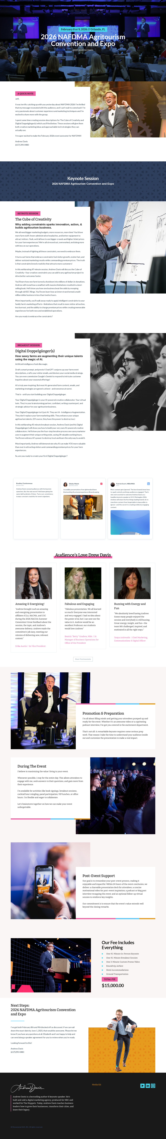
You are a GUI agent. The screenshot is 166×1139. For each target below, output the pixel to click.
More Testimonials (83, 659)
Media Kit (96, 1085)
